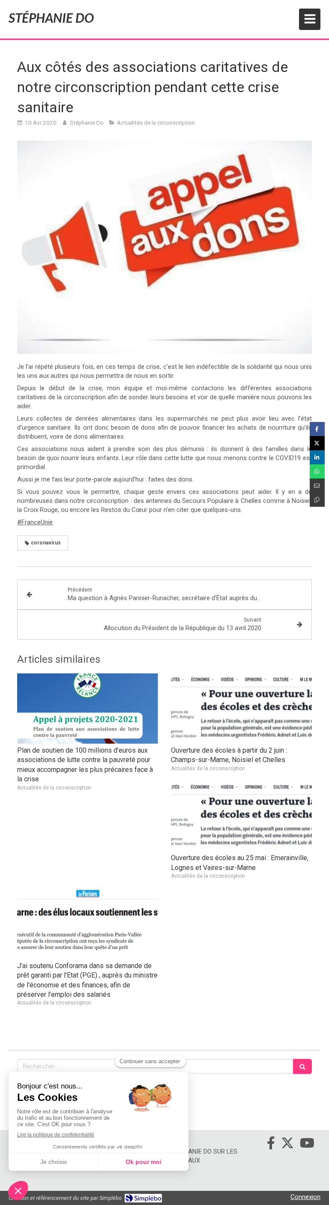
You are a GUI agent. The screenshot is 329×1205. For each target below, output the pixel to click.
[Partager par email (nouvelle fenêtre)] (317, 485)
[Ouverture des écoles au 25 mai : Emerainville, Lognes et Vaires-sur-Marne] (241, 816)
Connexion (305, 1197)
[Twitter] (287, 1144)
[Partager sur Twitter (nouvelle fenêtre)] (317, 443)
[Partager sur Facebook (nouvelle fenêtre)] (317, 429)
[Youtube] (307, 1144)
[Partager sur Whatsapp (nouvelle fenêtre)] (317, 471)
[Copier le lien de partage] (317, 500)
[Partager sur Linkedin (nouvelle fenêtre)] (317, 457)
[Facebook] (271, 1144)
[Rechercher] (302, 1066)
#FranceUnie (35, 522)
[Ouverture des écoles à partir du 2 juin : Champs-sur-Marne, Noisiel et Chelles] (241, 708)
